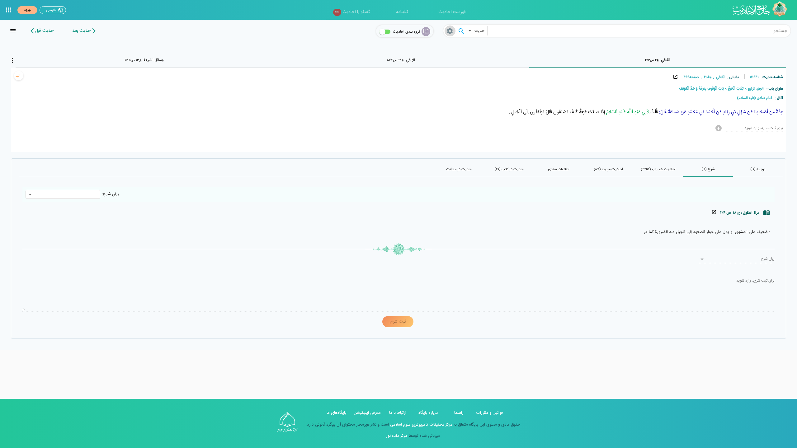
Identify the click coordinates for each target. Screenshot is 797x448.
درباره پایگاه (428, 412)
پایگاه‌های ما (337, 412)
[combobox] (639, 30)
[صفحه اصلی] (762, 10)
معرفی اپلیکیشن (367, 412)
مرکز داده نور (396, 435)
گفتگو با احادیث (352, 12)
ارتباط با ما (397, 412)
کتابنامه (402, 12)
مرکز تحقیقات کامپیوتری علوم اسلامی (420, 424)
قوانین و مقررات (489, 412)
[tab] (657, 60)
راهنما (459, 412)
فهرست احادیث (452, 12)
